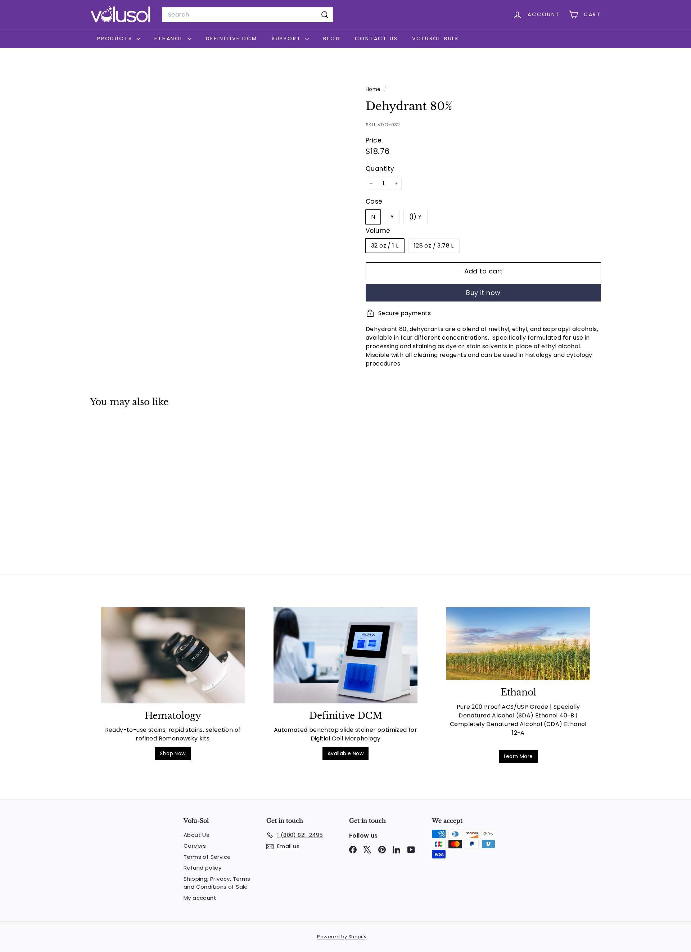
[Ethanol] (518, 643)
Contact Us (376, 38)
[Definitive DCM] (345, 655)
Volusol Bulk (435, 38)
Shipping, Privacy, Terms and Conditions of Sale (217, 883)
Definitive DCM (231, 38)
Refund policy (202, 867)
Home (374, 89)
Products (116, 38)
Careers (195, 845)
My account (200, 898)
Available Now (345, 753)
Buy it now (483, 292)
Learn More (518, 756)
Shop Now (172, 753)
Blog (331, 38)
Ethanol (170, 38)
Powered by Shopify (341, 936)
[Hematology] (173, 655)
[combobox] (247, 14)
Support (287, 38)
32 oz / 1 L (384, 245)
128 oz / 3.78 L (434, 245)
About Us (196, 835)
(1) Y (415, 217)
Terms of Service (207, 857)
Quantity (380, 168)
